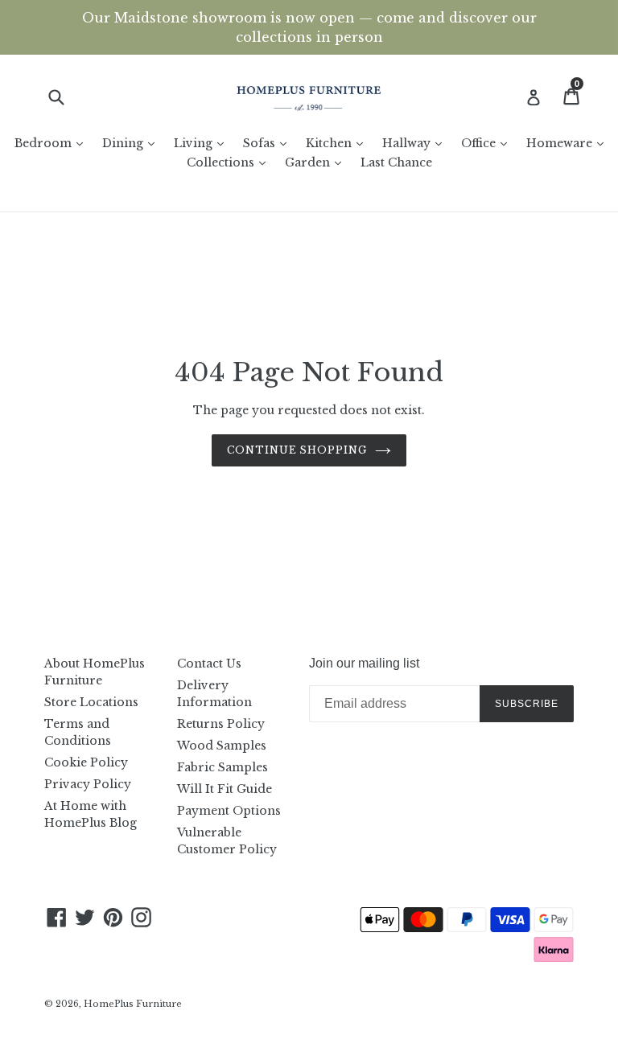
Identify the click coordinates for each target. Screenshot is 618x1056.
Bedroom (52, 142)
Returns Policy (221, 724)
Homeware (569, 142)
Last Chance (396, 162)
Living (203, 142)
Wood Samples (221, 745)
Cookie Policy (86, 762)
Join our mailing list (364, 663)
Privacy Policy (87, 784)
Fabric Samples (222, 767)
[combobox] (66, 96)
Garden (317, 162)
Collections (230, 162)
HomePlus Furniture (133, 1003)
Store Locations (91, 702)
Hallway (416, 142)
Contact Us (209, 663)
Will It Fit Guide (224, 789)
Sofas (269, 142)
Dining (132, 142)
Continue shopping (297, 450)
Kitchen (338, 142)
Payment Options (229, 810)
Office (488, 142)
